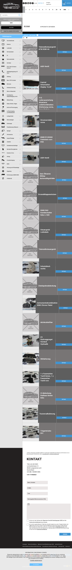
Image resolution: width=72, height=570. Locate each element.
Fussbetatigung (11, 160)
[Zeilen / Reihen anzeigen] (39, 35)
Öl (7, 55)
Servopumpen (10, 51)
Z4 (56, 9)
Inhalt (28, 503)
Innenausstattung (11, 87)
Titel (28, 493)
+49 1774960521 (32, 475)
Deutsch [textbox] (40, 3)
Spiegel (8, 130)
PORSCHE (9, 178)
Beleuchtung (10, 100)
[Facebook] (24, 3)
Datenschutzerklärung (34, 522)
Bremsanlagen (10, 119)
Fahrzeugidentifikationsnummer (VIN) (36, 499)
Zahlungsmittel (61, 546)
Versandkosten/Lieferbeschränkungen (49, 546)
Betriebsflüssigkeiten (12, 149)
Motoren (9, 84)
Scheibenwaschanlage (12, 145)
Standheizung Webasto (12, 127)
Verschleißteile (10, 40)
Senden (65, 534)
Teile (30, 525)
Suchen (19, 15)
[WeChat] (28, 3)
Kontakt (35, 3)
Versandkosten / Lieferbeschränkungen (50, 454)
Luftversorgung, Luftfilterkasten (11, 111)
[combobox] (40, 3)
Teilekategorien (6, 36)
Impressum (67, 546)
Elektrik (9, 44)
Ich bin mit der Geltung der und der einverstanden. (47, 521)
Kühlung (9, 76)
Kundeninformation (58, 544)
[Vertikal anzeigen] (37, 35)
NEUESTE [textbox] (26, 35)
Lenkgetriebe (10, 116)
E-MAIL (29, 488)
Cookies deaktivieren (36, 560)
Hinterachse (10, 134)
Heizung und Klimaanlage (13, 167)
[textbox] (11, 23)
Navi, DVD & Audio (11, 80)
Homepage (24, 544)
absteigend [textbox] (32, 35)
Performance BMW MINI (13, 175)
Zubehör (9, 141)
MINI (65, 9)
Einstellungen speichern (11, 31)
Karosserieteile (10, 59)
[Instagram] (30, 3)
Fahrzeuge (9, 123)
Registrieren (48, 4)
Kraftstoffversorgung (12, 107)
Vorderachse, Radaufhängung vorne (12, 95)
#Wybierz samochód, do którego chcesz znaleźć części (11, 20)
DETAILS (65, 52)
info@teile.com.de (60, 526)
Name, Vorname (31, 482)
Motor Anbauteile (11, 91)
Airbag (8, 156)
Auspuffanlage (10, 138)
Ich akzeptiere (36, 564)
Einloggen (48, 2)
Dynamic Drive (10, 153)
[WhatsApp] (26, 3)
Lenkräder (9, 48)
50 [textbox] (23, 37)
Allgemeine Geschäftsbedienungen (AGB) (46, 544)
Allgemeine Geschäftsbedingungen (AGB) (53, 520)
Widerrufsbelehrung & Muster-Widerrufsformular (31, 546)
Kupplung (9, 171)
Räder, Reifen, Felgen (12, 103)
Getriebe (9, 63)
